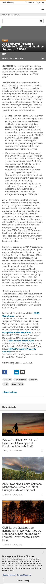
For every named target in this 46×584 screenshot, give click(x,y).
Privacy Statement (23, 575)
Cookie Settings (23, 581)
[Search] (41, 21)
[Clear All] (36, 21)
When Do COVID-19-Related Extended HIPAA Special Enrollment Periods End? (20, 443)
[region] (23, 566)
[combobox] (23, 21)
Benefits (5, 40)
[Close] (43, 552)
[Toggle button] (42, 8)
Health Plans (17, 384)
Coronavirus (20, 379)
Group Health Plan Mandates (16, 332)
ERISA (6, 384)
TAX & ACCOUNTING (10, 15)
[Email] (22, 372)
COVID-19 (33, 379)
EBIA (4, 54)
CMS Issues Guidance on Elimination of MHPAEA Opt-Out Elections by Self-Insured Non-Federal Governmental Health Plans (22, 534)
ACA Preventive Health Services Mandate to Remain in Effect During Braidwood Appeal (22, 487)
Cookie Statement (9, 575)
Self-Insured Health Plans (21, 340)
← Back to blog (9, 392)
